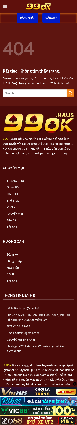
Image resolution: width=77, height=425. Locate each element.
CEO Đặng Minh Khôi (21, 339)
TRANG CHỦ (15, 180)
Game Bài (13, 187)
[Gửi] (70, 93)
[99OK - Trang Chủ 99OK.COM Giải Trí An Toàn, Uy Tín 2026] (38, 6)
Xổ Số (11, 207)
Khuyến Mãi (15, 213)
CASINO (12, 194)
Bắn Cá (11, 220)
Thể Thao (13, 200)
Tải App (12, 226)
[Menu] (5, 6)
